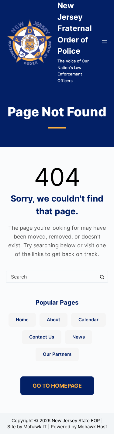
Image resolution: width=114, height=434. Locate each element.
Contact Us (41, 337)
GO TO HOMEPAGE (57, 385)
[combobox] (51, 277)
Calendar (88, 319)
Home (22, 319)
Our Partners (57, 354)
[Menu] (104, 42)
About (53, 319)
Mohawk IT (35, 426)
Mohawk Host (92, 426)
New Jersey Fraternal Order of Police (74, 28)
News (78, 337)
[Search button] (102, 276)
